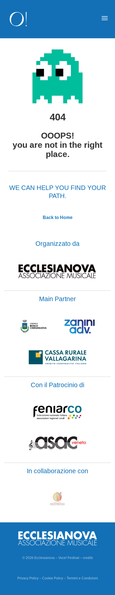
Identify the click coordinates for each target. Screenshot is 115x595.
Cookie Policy (52, 578)
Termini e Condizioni (82, 578)
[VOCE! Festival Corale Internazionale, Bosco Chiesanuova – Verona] (18, 18)
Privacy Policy (28, 578)
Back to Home (58, 217)
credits (88, 558)
